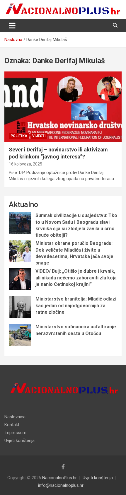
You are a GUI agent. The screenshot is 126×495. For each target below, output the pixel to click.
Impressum (15, 432)
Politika (19, 136)
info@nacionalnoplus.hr (61, 485)
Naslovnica (14, 416)
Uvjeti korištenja (19, 440)
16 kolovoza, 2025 (25, 164)
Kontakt (11, 424)
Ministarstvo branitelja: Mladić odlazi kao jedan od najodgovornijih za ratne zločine (75, 305)
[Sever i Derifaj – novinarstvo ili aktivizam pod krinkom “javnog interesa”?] (63, 106)
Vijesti (39, 136)
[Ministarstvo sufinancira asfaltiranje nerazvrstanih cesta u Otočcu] (20, 335)
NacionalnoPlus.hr (59, 477)
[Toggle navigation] (12, 25)
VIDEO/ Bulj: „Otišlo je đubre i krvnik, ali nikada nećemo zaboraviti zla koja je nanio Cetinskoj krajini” (76, 277)
